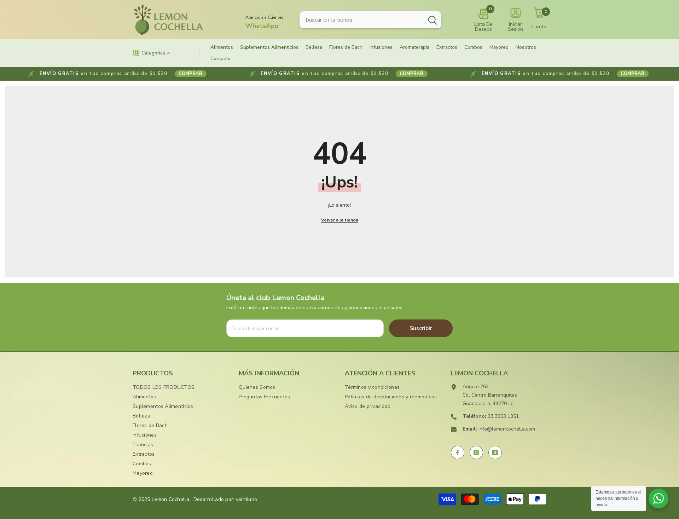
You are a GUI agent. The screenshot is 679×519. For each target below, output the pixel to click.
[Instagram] (476, 452)
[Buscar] (370, 19)
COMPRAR (166, 73)
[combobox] (361, 19)
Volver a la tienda (339, 220)
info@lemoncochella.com (506, 429)
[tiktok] (495, 452)
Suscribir (421, 328)
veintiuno (246, 499)
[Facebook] (457, 452)
